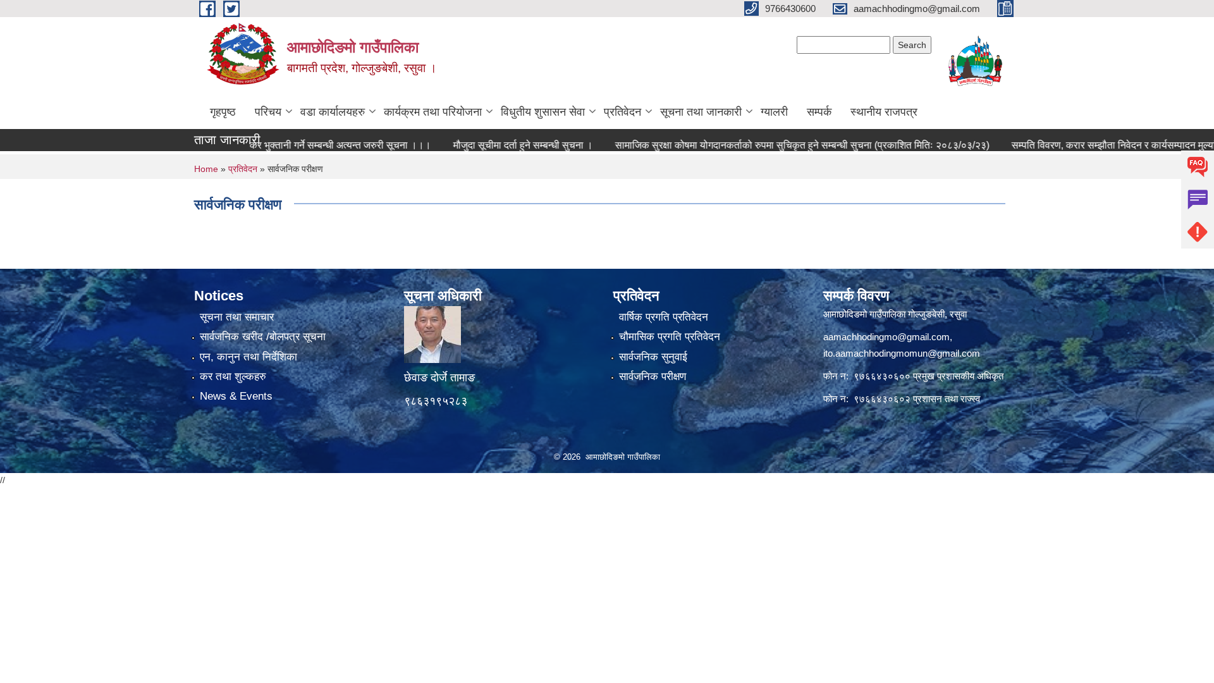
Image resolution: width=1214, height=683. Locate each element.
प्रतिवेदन (622, 112)
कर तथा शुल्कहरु (233, 377)
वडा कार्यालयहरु (332, 112)
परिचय (268, 112)
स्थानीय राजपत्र (883, 112)
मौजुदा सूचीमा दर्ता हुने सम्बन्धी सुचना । (481, 145)
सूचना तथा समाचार (237, 317)
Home (206, 169)
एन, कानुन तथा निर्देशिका (248, 357)
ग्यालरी (774, 112)
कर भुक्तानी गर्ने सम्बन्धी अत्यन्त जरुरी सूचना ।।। (298, 145)
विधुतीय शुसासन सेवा (543, 112)
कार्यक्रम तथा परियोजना (433, 112)
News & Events (236, 396)
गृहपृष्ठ (223, 112)
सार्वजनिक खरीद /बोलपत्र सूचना (263, 337)
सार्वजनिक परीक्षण (652, 377)
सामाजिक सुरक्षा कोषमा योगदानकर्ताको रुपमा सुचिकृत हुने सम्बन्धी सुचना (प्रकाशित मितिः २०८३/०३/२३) (760, 145)
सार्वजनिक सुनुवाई (653, 357)
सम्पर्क (819, 112)
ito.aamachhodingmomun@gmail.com (901, 353)
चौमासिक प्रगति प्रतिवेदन (669, 337)
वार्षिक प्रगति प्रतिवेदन (663, 317)
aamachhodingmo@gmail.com (886, 336)
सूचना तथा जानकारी (701, 112)
